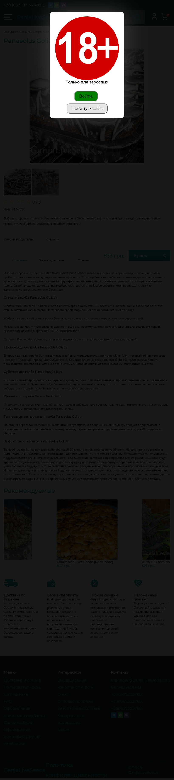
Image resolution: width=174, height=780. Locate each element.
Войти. (86, 96)
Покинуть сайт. (87, 108)
